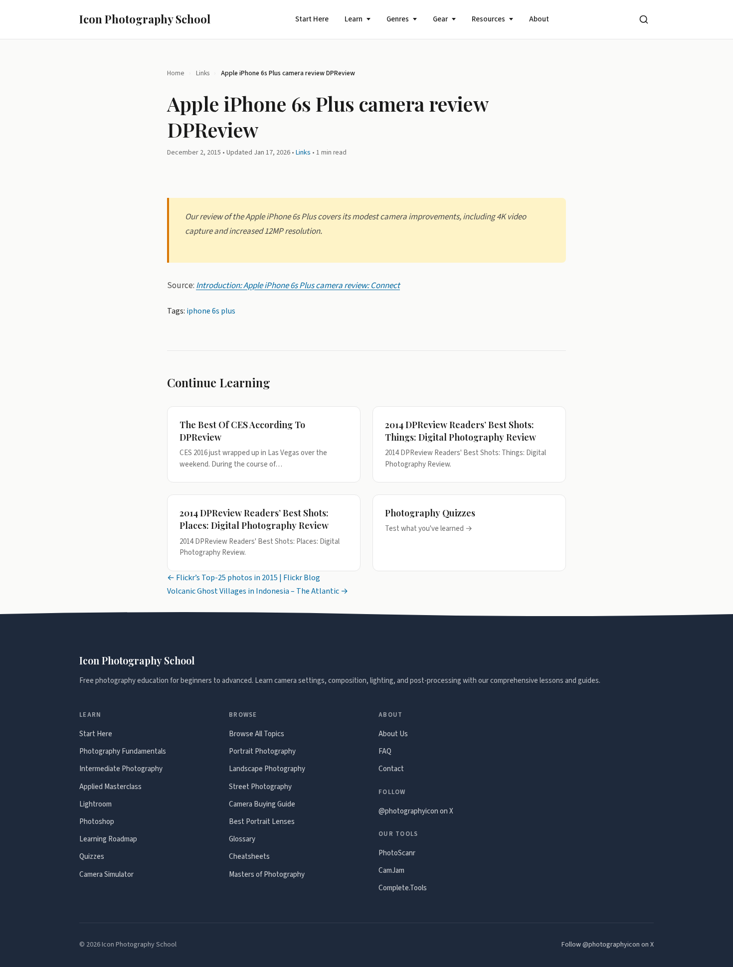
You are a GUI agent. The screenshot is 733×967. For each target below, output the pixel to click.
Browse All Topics (256, 734)
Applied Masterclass (110, 787)
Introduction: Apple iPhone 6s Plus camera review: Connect (298, 286)
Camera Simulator (106, 874)
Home (175, 73)
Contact (391, 769)
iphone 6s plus (210, 311)
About (539, 19)
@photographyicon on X (415, 811)
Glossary (242, 839)
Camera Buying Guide (262, 804)
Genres (397, 19)
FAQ (384, 751)
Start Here (312, 19)
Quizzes (91, 856)
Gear (440, 19)
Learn (354, 19)
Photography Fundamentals (122, 751)
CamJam (391, 870)
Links (202, 73)
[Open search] (644, 19)
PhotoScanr (396, 853)
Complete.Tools (402, 888)
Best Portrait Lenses (262, 821)
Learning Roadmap (108, 839)
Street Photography (260, 787)
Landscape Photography (267, 769)
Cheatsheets (249, 856)
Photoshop (96, 821)
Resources (488, 19)
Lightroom (95, 804)
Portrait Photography (262, 751)
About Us (393, 734)
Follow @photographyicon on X (607, 945)
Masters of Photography (267, 874)
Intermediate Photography (121, 769)
